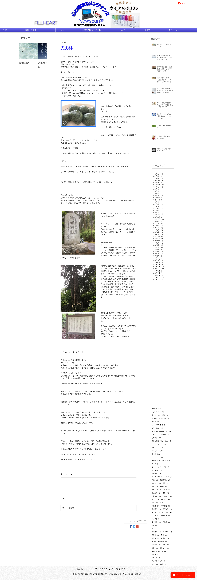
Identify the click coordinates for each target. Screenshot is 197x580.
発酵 (166, 493)
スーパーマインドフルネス (162, 477)
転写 (163, 502)
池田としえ (158, 447)
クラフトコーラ (159, 519)
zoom (155, 499)
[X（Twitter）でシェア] (67, 474)
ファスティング (159, 561)
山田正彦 (166, 515)
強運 (155, 502)
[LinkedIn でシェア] (72, 474)
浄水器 (156, 454)
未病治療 (156, 545)
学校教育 (166, 506)
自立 (168, 441)
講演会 (165, 538)
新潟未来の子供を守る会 (162, 431)
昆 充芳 (156, 415)
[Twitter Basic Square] (134, 526)
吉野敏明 (156, 473)
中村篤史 (156, 496)
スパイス (168, 532)
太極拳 (156, 538)
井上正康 (156, 493)
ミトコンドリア (159, 528)
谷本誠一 (166, 499)
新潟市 (156, 421)
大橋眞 (167, 522)
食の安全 (156, 483)
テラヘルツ (157, 457)
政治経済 (168, 496)
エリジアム (158, 428)
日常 (166, 483)
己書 (164, 535)
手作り (156, 535)
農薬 (155, 486)
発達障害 (156, 532)
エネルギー (165, 489)
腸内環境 (156, 509)
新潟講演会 (165, 418)
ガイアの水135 (159, 425)
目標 (155, 434)
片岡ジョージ (158, 525)
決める (164, 486)
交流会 (166, 460)
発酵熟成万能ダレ (159, 551)
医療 (155, 548)
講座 (155, 480)
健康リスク (157, 554)
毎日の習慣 (158, 441)
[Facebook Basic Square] (131, 526)
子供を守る (157, 451)
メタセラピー (158, 512)
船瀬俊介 (163, 541)
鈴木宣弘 (156, 522)
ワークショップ (159, 444)
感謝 (163, 564)
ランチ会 (156, 558)
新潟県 (156, 464)
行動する (157, 438)
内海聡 (156, 460)
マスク (156, 515)
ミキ (169, 512)
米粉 (166, 545)
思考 (155, 564)
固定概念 (165, 434)
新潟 (166, 415)
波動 (155, 489)
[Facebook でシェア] (61, 474)
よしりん (165, 548)
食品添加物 (157, 470)
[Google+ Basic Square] (137, 526)
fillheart (46, 22)
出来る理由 (165, 480)
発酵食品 (168, 509)
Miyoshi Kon (158, 412)
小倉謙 (156, 506)
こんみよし (157, 467)
